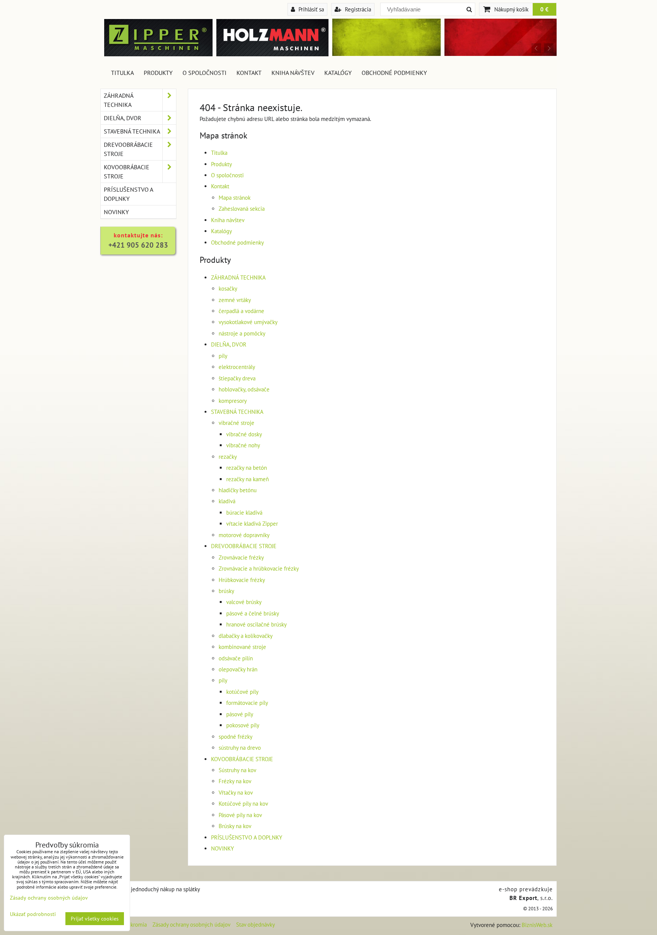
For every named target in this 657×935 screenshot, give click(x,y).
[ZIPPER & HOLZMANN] (442, 53)
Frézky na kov (235, 781)
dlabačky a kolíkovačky (246, 635)
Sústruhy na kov (237, 770)
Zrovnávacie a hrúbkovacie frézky (259, 568)
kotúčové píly (242, 691)
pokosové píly (242, 725)
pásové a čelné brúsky (252, 613)
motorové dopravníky (244, 535)
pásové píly (239, 714)
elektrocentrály (237, 367)
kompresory (233, 400)
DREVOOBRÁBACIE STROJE (243, 546)
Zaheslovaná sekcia (242, 208)
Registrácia (357, 9)
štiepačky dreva (237, 378)
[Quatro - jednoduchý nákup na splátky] (152, 889)
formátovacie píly (247, 702)
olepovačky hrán (238, 669)
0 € (544, 9)
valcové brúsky (244, 602)
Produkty (158, 72)
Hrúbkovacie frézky (242, 580)
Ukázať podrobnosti (33, 914)
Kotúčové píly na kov (243, 803)
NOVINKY (222, 848)
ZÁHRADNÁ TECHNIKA (238, 277)
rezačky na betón (246, 467)
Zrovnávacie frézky (241, 557)
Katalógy (338, 72)
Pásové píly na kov (240, 815)
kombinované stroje (242, 646)
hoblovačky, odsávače (244, 389)
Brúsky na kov (235, 826)
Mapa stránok (235, 197)
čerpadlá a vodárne (241, 311)
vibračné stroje (236, 422)
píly (223, 355)
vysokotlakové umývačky (248, 322)
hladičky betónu (238, 490)
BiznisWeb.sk (537, 925)
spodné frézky (235, 736)
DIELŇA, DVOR (228, 344)
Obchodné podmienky (394, 72)
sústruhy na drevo (240, 747)
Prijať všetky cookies (95, 918)
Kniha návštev (292, 72)
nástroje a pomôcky (242, 333)
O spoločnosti (204, 72)
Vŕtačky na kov (236, 792)
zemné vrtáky (235, 300)
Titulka (122, 72)
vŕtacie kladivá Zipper (252, 523)
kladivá (227, 501)
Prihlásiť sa (310, 9)
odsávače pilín (236, 658)
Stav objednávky (255, 924)
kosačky (228, 288)
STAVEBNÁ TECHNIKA (237, 411)
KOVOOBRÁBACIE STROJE (242, 759)
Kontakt (249, 72)
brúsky (226, 591)
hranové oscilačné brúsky (256, 624)
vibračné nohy (243, 445)
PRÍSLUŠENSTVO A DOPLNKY (246, 837)
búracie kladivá (244, 512)
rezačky (228, 456)
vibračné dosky (244, 434)
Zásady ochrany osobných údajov (191, 924)
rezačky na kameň (247, 479)
